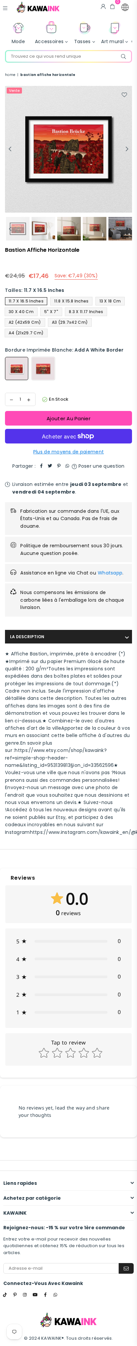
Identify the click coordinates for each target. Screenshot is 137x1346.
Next (127, 149)
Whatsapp (110, 573)
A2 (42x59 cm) (25, 322)
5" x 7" (51, 311)
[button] (125, 7)
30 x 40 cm (21, 311)
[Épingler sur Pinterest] (59, 466)
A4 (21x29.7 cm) (26, 333)
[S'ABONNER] (126, 1268)
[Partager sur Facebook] (41, 466)
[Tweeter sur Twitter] (50, 466)
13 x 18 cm (110, 301)
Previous (10, 149)
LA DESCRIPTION (27, 636)
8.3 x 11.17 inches (86, 311)
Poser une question (100, 466)
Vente (14, 90)
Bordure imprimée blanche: (64, 350)
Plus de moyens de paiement (68, 451)
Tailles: (35, 290)
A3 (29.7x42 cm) (70, 322)
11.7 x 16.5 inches (26, 301)
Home (10, 74)
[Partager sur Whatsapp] (67, 466)
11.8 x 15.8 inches (71, 301)
